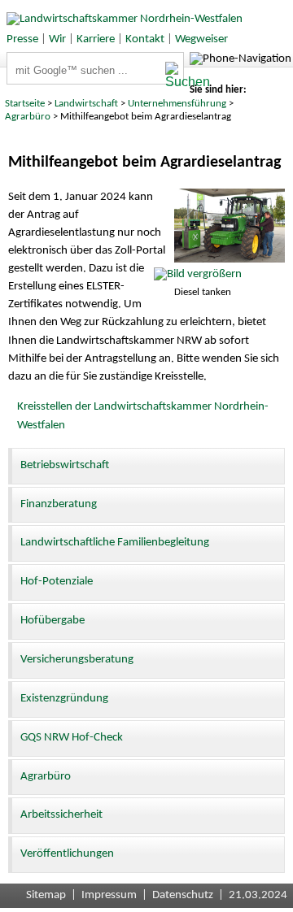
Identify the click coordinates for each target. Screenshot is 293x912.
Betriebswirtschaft (64, 465)
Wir (57, 39)
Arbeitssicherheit (61, 815)
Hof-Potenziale (56, 581)
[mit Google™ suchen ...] (174, 75)
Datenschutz (182, 895)
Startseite (25, 103)
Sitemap (46, 895)
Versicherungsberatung (76, 660)
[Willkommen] (121, 19)
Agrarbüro (27, 116)
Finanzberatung (58, 504)
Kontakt (144, 39)
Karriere (96, 39)
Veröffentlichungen (67, 854)
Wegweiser (201, 39)
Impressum (109, 895)
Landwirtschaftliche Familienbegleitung (114, 542)
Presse (22, 39)
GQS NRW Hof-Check (71, 738)
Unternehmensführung (177, 103)
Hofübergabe (52, 621)
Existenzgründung (64, 699)
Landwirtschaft (86, 103)
